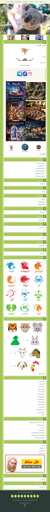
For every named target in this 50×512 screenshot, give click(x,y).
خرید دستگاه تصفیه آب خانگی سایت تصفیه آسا (36, 422)
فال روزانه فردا (41, 487)
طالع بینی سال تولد (41, 373)
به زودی (25, 23)
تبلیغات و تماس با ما (10, 2)
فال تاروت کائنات (41, 386)
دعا (22, 65)
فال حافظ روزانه (41, 448)
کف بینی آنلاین (42, 212)
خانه (45, 2)
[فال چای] (36, 131)
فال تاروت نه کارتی (41, 402)
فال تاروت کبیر (41, 384)
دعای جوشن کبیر (41, 227)
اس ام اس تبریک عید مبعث (40, 168)
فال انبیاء (42, 191)
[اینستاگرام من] (28, 496)
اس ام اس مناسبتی (18, 2)
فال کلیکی (42, 238)
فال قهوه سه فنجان (41, 202)
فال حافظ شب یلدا (41, 450)
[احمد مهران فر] (39, 38)
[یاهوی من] (37, 496)
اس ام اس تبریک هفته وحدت (39, 173)
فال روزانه (31, 2)
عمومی (39, 154)
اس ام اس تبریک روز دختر (40, 163)
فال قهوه (42, 199)
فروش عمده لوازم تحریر (40, 425)
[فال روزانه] (16, 91)
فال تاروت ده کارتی (41, 404)
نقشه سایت (21, 503)
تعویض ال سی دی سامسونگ (39, 438)
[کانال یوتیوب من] (15, 496)
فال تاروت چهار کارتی (40, 394)
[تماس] (25, 496)
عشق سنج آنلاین (41, 245)
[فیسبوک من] (31, 496)
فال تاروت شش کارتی (40, 399)
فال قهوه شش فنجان (41, 204)
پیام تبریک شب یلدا (41, 453)
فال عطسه (42, 479)
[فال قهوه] (36, 111)
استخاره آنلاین (25, 2)
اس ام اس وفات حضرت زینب (39, 171)
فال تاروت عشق (41, 407)
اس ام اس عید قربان (41, 166)
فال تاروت (36, 2)
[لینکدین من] (12, 496)
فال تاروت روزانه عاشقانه (40, 409)
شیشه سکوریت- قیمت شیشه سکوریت (37, 435)
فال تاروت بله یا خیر (41, 412)
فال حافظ (41, 2)
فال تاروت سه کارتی (41, 391)
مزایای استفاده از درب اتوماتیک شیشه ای (37, 432)
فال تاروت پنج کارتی (41, 397)
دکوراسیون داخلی (41, 430)
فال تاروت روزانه (41, 381)
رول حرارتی (42, 427)
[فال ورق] (16, 131)
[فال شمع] (16, 111)
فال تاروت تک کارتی (41, 389)
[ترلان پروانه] (25, 38)
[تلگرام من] (34, 496)
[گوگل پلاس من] (18, 496)
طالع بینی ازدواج (41, 220)
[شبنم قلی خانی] (11, 38)
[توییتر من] (22, 496)
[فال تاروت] (36, 91)
